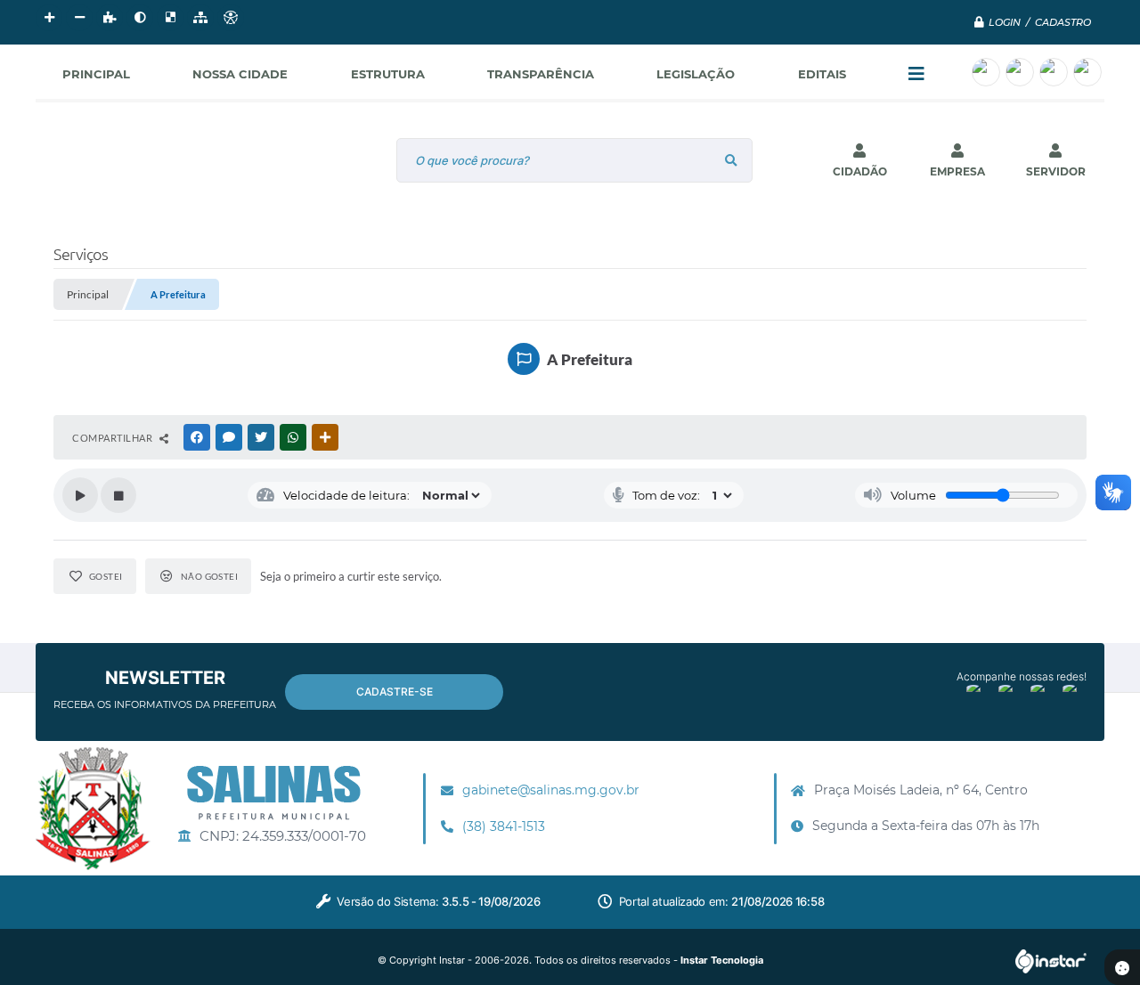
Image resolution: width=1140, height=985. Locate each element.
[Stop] (118, 495)
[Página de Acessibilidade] (230, 17)
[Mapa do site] (200, 17)
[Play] (80, 495)
